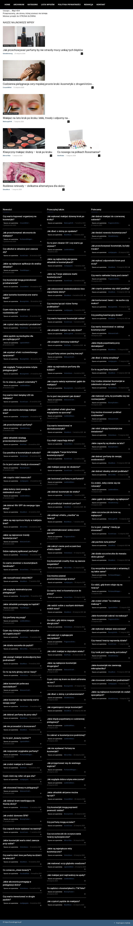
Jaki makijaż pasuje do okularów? (63, 467)
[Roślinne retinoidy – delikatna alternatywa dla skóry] (34, 172)
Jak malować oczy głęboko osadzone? (66, 863)
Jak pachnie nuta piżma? (103, 542)
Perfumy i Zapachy (9, 46)
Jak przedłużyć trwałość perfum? (64, 503)
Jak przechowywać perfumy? (17, 424)
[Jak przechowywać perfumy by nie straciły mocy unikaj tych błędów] (43, 36)
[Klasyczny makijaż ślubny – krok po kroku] (27, 138)
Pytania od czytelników (11, 223)
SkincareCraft (25, 542)
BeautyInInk (24, 301)
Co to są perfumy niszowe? (104, 369)
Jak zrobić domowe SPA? (15, 815)
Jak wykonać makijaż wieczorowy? (108, 629)
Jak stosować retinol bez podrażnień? (110, 680)
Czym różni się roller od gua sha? (19, 776)
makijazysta (24, 416)
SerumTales (24, 569)
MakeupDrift (7, 121)
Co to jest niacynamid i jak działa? (64, 396)
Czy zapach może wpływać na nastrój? (22, 828)
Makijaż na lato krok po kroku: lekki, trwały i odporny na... (36, 118)
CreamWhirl (7, 87)
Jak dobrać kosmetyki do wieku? (63, 491)
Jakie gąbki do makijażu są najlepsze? (110, 499)
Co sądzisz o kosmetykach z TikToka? (66, 888)
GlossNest (6, 189)
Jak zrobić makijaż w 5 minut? (18, 764)
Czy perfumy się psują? (14, 617)
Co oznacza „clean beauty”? (17, 870)
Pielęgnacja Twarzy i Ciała (12, 79)
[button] (127, 5)
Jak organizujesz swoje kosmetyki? (64, 707)
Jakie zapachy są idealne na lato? (108, 443)
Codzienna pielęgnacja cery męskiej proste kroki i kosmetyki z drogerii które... (48, 84)
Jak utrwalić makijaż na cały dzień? (64, 330)
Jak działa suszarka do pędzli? (18, 645)
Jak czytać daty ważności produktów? (22, 324)
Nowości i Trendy (63, 148)
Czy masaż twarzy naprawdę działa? (109, 640)
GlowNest (23, 664)
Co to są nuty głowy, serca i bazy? (19, 672)
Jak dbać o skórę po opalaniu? (62, 231)
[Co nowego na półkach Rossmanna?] (78, 138)
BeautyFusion (24, 468)
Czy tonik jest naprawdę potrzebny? (109, 652)
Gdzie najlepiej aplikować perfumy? (20, 551)
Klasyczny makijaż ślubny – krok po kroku (27, 152)
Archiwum (19, 4)
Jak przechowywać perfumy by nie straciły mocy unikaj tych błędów (43, 50)
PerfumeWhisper (26, 239)
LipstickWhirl (24, 343)
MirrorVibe (7, 155)
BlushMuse (23, 718)
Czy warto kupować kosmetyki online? (66, 318)
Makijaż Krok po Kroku (11, 113)
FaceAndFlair (24, 873)
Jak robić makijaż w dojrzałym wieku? (65, 651)
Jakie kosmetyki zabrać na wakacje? (109, 615)
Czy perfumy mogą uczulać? (61, 822)
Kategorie (33, 4)
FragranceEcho (69, 536)
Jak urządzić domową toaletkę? (63, 341)
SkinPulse (60, 155)
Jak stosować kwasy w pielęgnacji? (21, 787)
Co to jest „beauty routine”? (17, 738)
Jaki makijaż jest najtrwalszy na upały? (66, 875)
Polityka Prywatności (69, 4)
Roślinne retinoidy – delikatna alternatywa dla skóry (34, 186)
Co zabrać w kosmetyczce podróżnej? (66, 735)
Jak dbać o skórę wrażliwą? (105, 357)
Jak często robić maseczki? (17, 477)
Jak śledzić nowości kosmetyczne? (109, 232)
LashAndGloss (25, 385)
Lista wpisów (48, 4)
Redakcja (88, 4)
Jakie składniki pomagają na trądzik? (21, 604)
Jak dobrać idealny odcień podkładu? (109, 471)
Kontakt (101, 4)
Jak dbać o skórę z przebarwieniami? (65, 694)
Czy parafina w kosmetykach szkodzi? (22, 452)
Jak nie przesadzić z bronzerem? (19, 726)
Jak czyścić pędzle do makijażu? (63, 901)
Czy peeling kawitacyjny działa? (107, 315)
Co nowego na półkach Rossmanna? (78, 152)
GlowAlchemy (8, 53)
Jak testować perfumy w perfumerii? (65, 478)
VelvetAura (24, 555)
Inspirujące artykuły (123, 923)
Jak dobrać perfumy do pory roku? (20, 714)
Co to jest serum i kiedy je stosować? (21, 464)
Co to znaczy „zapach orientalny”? (20, 382)
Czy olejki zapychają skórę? (60, 440)
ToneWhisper (24, 270)
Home (7, 4)
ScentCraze (24, 255)
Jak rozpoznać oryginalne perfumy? (20, 751)
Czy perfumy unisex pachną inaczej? (65, 353)
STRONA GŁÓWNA (27, 16)
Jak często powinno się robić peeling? (110, 288)
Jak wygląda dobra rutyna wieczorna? (66, 779)
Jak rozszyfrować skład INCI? (17, 577)
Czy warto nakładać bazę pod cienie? (109, 275)
